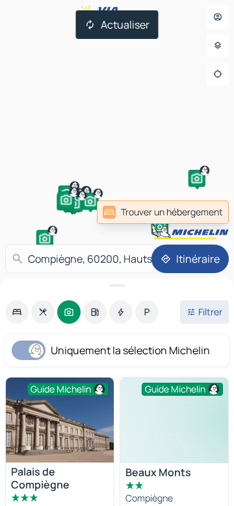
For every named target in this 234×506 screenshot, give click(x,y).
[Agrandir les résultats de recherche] (117, 285)
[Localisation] (218, 74)
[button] (159, 226)
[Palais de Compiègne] (60, 420)
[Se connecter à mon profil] (218, 17)
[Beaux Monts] (174, 420)
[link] (163, 212)
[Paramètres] (218, 45)
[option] (17, 312)
